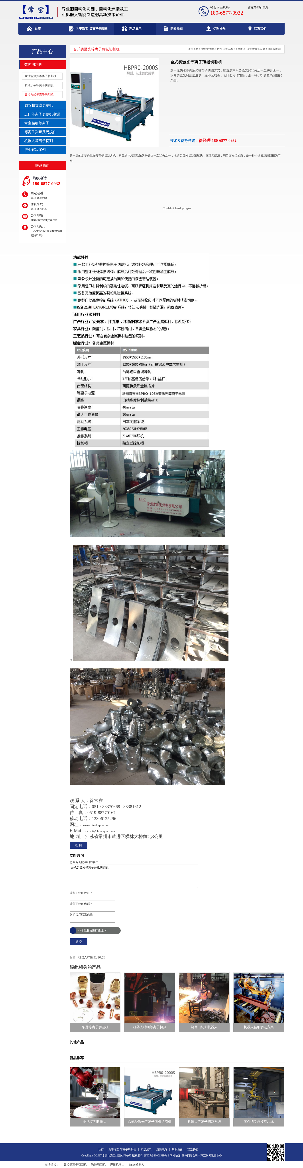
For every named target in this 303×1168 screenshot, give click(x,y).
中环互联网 (204, 1155)
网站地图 (175, 1155)
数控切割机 (208, 49)
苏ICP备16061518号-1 (156, 1155)
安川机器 (99, 957)
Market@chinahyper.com (44, 219)
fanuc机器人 (136, 1164)
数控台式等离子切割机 (230, 49)
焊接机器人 (117, 1164)
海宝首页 (193, 49)
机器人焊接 (85, 957)
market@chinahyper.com (100, 831)
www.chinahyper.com (95, 825)
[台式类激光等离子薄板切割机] (114, 146)
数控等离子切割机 (75, 1164)
